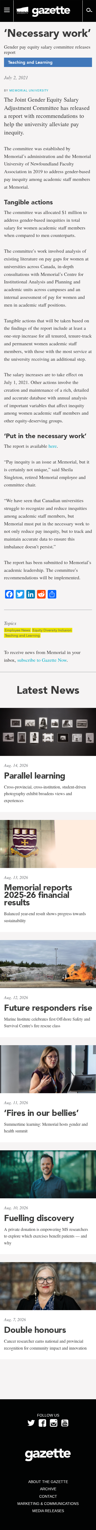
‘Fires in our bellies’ (41, 1113)
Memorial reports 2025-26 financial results (38, 895)
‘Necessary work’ (47, 33)
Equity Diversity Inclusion (52, 630)
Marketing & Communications (48, 1503)
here (53, 446)
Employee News (17, 630)
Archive (48, 1489)
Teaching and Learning (22, 635)
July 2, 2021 (16, 77)
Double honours (35, 1330)
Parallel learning (34, 775)
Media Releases (48, 1511)
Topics (10, 623)
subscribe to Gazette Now (42, 660)
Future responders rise (48, 1008)
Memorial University (29, 90)
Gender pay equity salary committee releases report (47, 49)
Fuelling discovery (39, 1218)
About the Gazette (48, 1482)
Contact (48, 1496)
